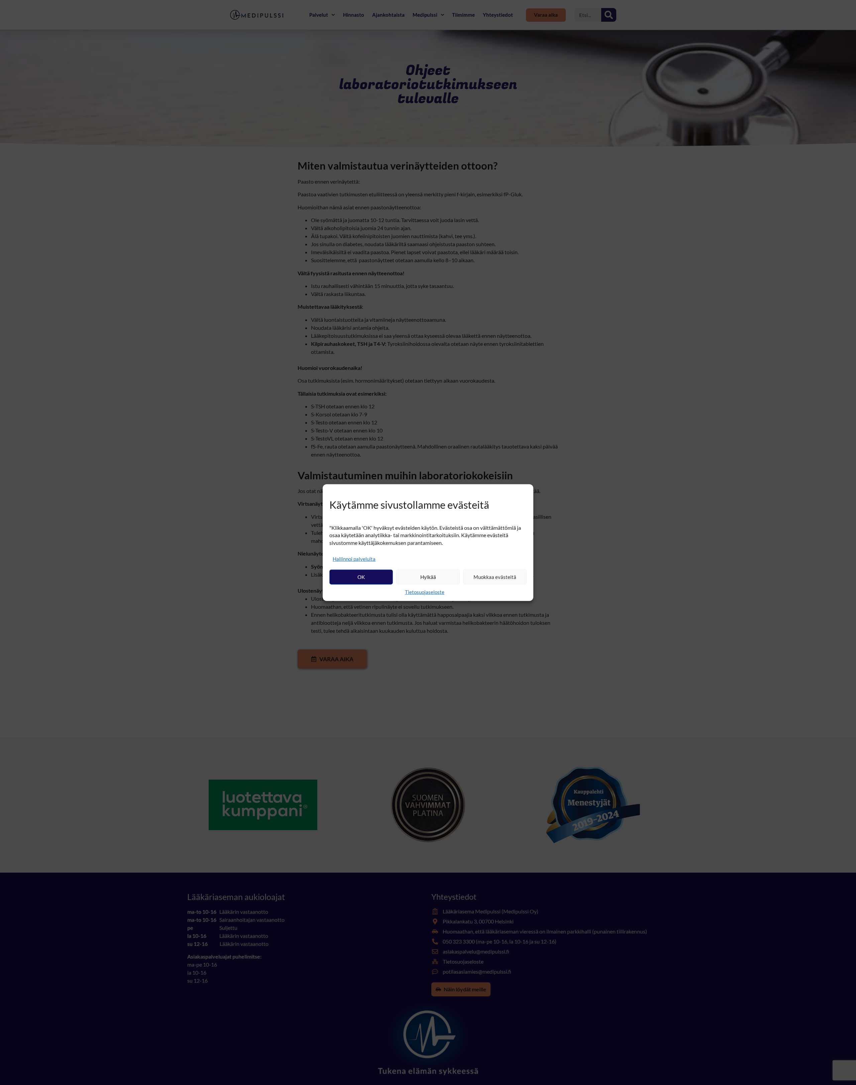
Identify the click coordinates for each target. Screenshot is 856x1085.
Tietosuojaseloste (424, 592)
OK (361, 577)
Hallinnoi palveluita (354, 559)
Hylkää (428, 577)
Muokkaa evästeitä (494, 577)
